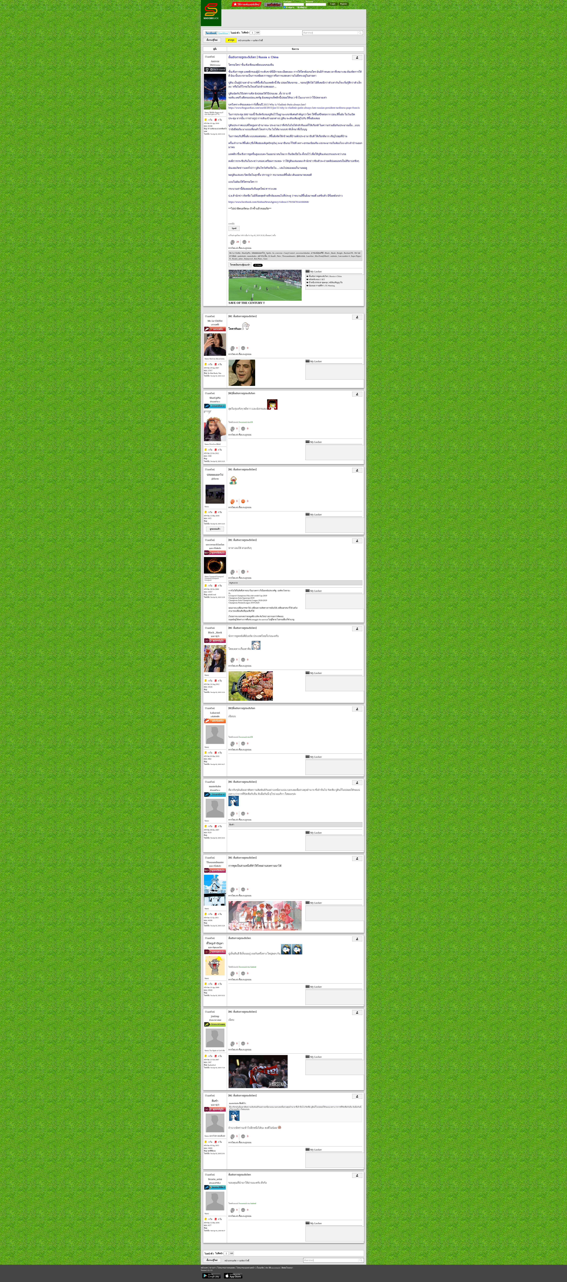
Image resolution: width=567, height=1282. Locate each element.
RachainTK (348, 253)
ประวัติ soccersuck (272, 1268)
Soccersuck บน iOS (246, 422)
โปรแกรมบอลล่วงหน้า (245, 1268)
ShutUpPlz (246, 253)
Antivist (215, 61)
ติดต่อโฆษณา (287, 1268)
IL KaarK (272, 256)
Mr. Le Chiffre (235, 253)
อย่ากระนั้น (263, 256)
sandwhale (242, 256)
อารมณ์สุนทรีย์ (317, 253)
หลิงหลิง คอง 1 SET (317, 279)
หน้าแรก (204, 1268)
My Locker (316, 271)
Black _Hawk (330, 253)
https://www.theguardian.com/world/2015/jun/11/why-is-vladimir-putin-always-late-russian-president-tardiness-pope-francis (294, 107)
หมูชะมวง (233, 583)
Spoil (234, 228)
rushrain (333, 256)
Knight (340, 253)
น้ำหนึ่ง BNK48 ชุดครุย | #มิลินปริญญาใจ (326, 282)
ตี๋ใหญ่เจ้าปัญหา (215, 943)
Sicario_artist (237, 259)
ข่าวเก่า (213, 1268)
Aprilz (269, 253)
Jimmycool (248, 259)
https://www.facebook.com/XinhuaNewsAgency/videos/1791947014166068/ (268, 202)
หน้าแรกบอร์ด (244, 40)
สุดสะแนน (301, 256)
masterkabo (252, 256)
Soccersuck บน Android (247, 967)
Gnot (265, 259)
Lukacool (215, 712)
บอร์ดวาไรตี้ (258, 40)
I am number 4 (344, 256)
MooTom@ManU (322, 256)
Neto (279, 256)
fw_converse (277, 253)
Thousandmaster (289, 256)
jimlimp (215, 1016)
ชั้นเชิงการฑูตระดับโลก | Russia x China (325, 276)
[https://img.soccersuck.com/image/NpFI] (251, 700)
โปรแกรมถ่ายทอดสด (226, 1268)
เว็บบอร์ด (260, 1268)
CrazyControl (289, 253)
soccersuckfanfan (303, 253)
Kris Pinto (258, 259)
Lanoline (310, 256)
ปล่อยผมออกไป (258, 253)
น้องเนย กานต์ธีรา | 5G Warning (322, 285)
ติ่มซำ (231, 825)
